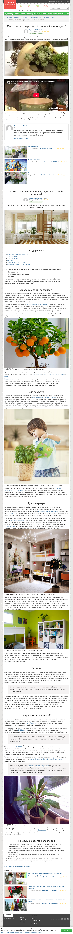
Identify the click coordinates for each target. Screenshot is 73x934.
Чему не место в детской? (16, 262)
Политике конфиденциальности (32, 932)
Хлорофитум (8, 379)
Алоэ (6, 376)
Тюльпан (7, 490)
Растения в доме (50, 18)
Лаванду (47, 398)
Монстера (41, 511)
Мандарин (43, 305)
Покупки (61, 14)
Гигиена (10, 260)
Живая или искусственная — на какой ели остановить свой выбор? (47, 900)
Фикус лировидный (52, 511)
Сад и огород (20, 14)
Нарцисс (20, 490)
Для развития (12, 256)
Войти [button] (67, 1)
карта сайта (23, 919)
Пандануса (33, 723)
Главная (9, 18)
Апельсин (35, 305)
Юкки (27, 723)
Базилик (53, 398)
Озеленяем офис (33, 146)
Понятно (66, 930)
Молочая (19, 757)
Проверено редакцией (37, 33)
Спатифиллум (47, 759)
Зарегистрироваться (55, 1)
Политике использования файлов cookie (12, 932)
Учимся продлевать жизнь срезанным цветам (42, 173)
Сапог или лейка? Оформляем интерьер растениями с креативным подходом (45, 874)
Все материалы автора (21, 138)
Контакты (34, 923)
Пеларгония (42, 830)
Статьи (16, 18)
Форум (67, 14)
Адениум (19, 746)
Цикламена (38, 374)
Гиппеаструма (49, 374)
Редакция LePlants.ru (35, 30)
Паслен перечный (42, 766)
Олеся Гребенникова (50, 903)
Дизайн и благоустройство (47, 14)
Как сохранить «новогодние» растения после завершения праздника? (46, 887)
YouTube (68, 919)
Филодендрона (9, 526)
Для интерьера (12, 258)
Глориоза (38, 759)
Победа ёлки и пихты (34, 159)
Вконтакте (62, 919)
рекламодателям (36, 920)
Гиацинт (59, 488)
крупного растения (17, 520)
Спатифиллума (59, 374)
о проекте (34, 916)
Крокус (13, 490)
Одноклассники (65, 919)
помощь (22, 922)
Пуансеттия (57, 759)
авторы (33, 918)
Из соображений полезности (17, 254)
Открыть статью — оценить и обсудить (17, 866)
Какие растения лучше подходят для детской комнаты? (36, 193)
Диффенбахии (23, 730)
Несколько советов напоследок (18, 264)
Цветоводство (31, 14)
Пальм (11, 513)
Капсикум (31, 766)
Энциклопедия (9, 14)
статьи (22, 917)
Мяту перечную (37, 398)
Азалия (32, 759)
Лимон (29, 305)
